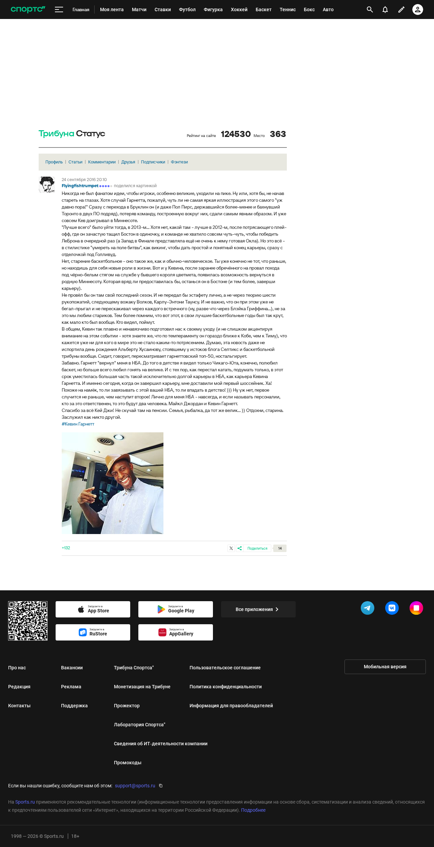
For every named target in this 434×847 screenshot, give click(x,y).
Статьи (75, 162)
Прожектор (127, 705)
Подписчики (153, 162)
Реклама (71, 686)
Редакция (19, 686)
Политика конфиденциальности (226, 686)
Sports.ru (25, 802)
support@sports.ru (135, 785)
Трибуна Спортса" (134, 667)
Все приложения (254, 609)
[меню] (59, 9)
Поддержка (74, 705)
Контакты (19, 705)
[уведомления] (385, 9)
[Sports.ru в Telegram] (369, 609)
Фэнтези (179, 162)
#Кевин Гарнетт (78, 424)
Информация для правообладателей (231, 705)
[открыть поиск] (370, 9)
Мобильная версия (385, 666)
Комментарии (102, 162)
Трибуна (56, 134)
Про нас (17, 667)
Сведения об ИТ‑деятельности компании (161, 743)
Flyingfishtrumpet (80, 186)
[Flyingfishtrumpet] (47, 185)
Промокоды (127, 762)
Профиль (54, 162)
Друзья (128, 162)
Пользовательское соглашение (225, 667)
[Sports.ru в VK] (393, 609)
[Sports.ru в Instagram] (418, 609)
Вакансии (72, 667)
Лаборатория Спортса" (139, 724)
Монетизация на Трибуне (142, 686)
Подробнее (253, 810)
